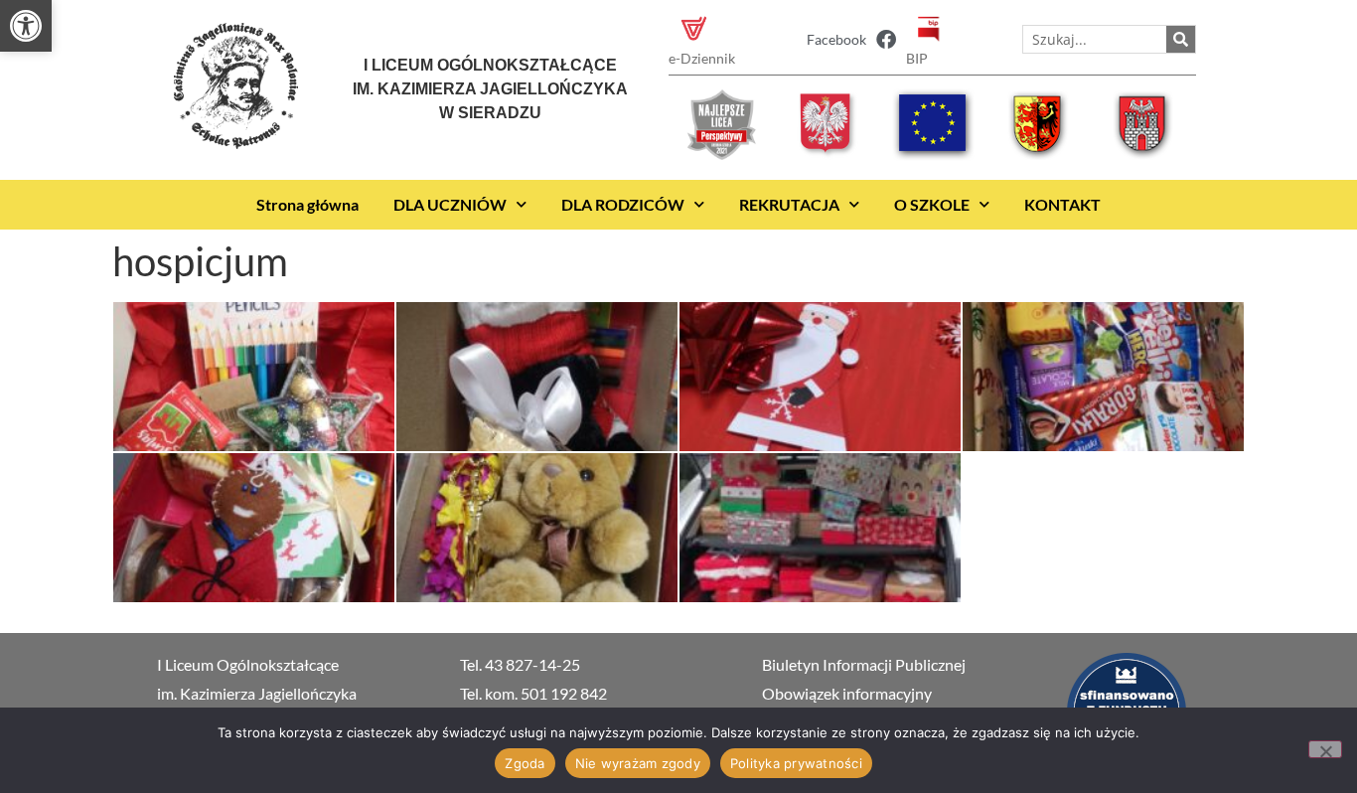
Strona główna (307, 204)
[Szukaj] (1180, 39)
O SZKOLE (932, 204)
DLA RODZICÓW (622, 204)
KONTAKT (1062, 204)
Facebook (836, 39)
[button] (26, 26)
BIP (917, 58)
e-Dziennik (702, 58)
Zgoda (524, 763)
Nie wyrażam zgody (637, 763)
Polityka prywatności (796, 763)
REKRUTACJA (789, 204)
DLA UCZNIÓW (450, 204)
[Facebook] (886, 40)
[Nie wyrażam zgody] (1325, 749)
